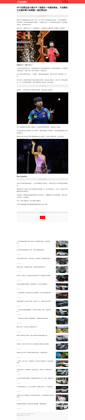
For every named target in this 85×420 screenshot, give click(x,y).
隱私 (27, 415)
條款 (25, 415)
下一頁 (42, 217)
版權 (29, 415)
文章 (64, 1)
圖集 (67, 1)
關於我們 (18, 415)
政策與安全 (22, 415)
